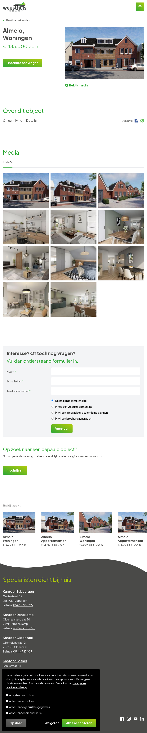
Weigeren (52, 723)
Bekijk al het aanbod (18, 20)
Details (31, 120)
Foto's (7, 162)
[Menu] (140, 6)
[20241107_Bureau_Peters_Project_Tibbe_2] (73, 190)
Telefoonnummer (19, 391)
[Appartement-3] (121, 263)
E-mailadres (15, 381)
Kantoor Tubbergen (18, 591)
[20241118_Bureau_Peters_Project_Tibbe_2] (26, 190)
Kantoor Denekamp (18, 614)
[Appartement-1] (73, 299)
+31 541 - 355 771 (24, 628)
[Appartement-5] (121, 227)
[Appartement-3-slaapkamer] (73, 263)
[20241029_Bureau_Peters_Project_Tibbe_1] (121, 190)
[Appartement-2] (26, 299)
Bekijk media (78, 85)
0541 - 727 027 (22, 651)
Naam (11, 371)
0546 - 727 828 (23, 605)
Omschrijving (12, 120)
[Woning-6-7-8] (73, 227)
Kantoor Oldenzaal (18, 637)
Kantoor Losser (15, 661)
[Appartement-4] (26, 263)
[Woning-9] (26, 227)
